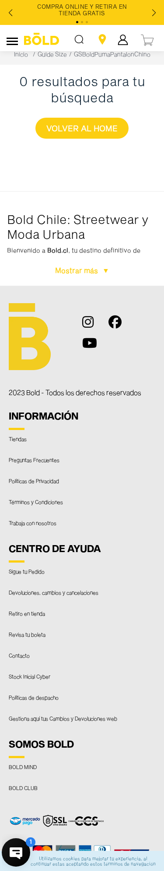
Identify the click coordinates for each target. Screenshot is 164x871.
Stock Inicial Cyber (29, 676)
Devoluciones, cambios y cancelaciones (53, 592)
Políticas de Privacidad (34, 481)
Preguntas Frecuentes (34, 460)
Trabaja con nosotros (32, 523)
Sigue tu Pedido (27, 571)
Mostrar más (77, 270)
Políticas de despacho (34, 697)
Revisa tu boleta (27, 634)
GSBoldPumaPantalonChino (112, 54)
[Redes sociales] (92, 325)
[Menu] (12, 40)
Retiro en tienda (27, 613)
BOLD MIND (23, 767)
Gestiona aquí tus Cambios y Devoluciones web (63, 718)
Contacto (19, 655)
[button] (82, 239)
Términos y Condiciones (36, 502)
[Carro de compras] (148, 39)
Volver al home (82, 128)
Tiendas (18, 439)
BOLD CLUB (23, 788)
